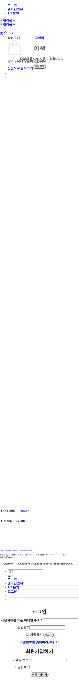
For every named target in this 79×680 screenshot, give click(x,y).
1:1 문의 (13, 13)
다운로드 (39, 66)
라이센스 (23, 550)
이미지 (10, 33)
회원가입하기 (39, 674)
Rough (25, 510)
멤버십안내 (15, 9)
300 (22, 521)
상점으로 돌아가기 (20, 68)
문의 (30, 550)
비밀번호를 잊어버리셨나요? (39, 642)
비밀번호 (21, 627)
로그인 (12, 5)
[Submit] (9, 576)
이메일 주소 (21, 660)
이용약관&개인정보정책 (9, 550)
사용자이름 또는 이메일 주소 (21, 620)
